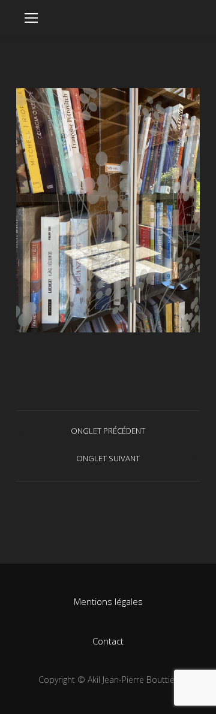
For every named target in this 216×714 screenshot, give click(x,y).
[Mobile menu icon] (31, 18)
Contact (108, 641)
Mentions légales (108, 601)
